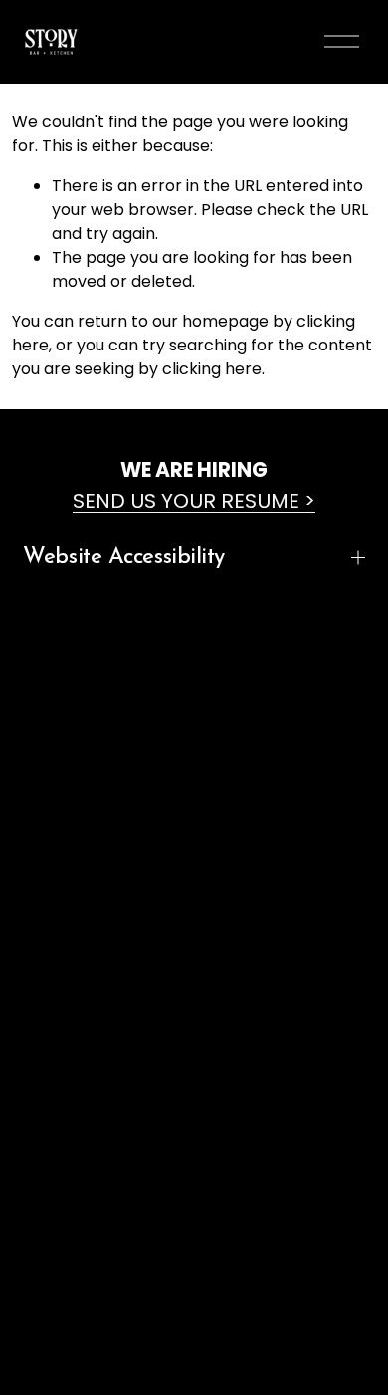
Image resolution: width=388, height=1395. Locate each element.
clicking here (212, 368)
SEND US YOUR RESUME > (194, 501)
